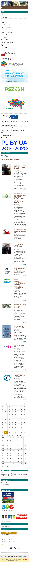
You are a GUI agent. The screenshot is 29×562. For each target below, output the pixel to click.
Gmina (2, 14)
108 (14, 437)
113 (7, 440)
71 (18, 424)
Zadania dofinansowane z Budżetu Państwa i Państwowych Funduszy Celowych (14, 122)
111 (25, 437)
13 (12, 406)
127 (7, 445)
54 (15, 419)
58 (2, 422)
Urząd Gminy (4, 22)
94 (15, 432)
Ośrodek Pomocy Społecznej (7, 24)
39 (18, 414)
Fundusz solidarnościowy (7, 137)
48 (21, 417)
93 (12, 432)
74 (2, 427)
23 (18, 409)
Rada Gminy (4, 17)
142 (10, 450)
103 (20, 435)
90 (2, 432)
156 (10, 456)
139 (25, 448)
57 (24, 419)
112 (3, 440)
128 (10, 445)
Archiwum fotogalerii (6, 521)
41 (24, 414)
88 (21, 430)
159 (21, 456)
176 (7, 463)
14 (15, 406)
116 (18, 440)
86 (15, 430)
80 (21, 427)
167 (25, 458)
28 (9, 411)
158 (18, 456)
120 (7, 443)
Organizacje (4, 45)
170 (10, 461)
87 (18, 430)
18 (2, 409)
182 (3, 466)
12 (9, 406)
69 (12, 424)
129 (14, 445)
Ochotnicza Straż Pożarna (7, 42)
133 (3, 448)
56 (21, 419)
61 (12, 422)
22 (15, 409)
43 (6, 417)
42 (2, 417)
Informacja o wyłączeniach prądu (8, 125)
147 (3, 453)
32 (21, 411)
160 (25, 456)
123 (18, 443)
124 (21, 443)
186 (18, 466)
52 (9, 419)
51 (6, 419)
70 (15, 424)
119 (3, 443)
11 (6, 406)
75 (6, 427)
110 (21, 437)
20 (9, 409)
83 (6, 430)
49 (24, 417)
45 (12, 417)
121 (10, 443)
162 (7, 458)
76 (9, 427)
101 (13, 435)
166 (21, 458)
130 (18, 445)
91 (6, 432)
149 (10, 453)
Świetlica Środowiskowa (6, 32)
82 (2, 430)
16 (21, 406)
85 (12, 430)
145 (21, 450)
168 (3, 461)
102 (17, 435)
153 (25, 453)
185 (14, 466)
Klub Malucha (4, 34)
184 (10, 466)
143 (14, 450)
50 (2, 419)
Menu (3, 8)
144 (18, 450)
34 (2, 414)
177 (10, 463)
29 (12, 411)
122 (14, 443)
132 (25, 445)
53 (12, 419)
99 (6, 435)
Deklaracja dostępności (6, 135)
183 (7, 466)
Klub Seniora (4, 37)
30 (15, 411)
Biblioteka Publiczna (6, 40)
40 (21, 414)
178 (14, 463)
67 (6, 424)
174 (25, 461)
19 (6, 409)
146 (25, 450)
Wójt (2, 19)
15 (18, 406)
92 (9, 432)
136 (14, 448)
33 (24, 411)
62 (15, 422)
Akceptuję (25, 559)
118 (25, 440)
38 (15, 414)
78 (15, 427)
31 (18, 411)
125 (25, 443)
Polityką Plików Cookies (13, 560)
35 (6, 414)
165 (18, 458)
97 (24, 432)
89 (24, 430)
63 (18, 422)
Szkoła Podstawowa (5, 27)
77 (12, 427)
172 (18, 461)
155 (7, 456)
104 (24, 435)
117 (21, 440)
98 (2, 435)
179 (18, 463)
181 (25, 463)
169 (7, 461)
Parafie (3, 50)
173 (21, 461)
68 (9, 424)
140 (3, 450)
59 (6, 422)
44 (9, 417)
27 (6, 411)
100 (9, 435)
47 (18, 417)
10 (2, 406)
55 (18, 419)
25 (24, 409)
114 (10, 440)
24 (21, 409)
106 (7, 437)
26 (2, 411)
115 (14, 440)
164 (14, 458)
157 (14, 456)
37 (12, 414)
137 (18, 448)
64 (21, 422)
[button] (27, 17)
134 (7, 448)
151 (18, 453)
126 (3, 445)
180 (21, 463)
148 (7, 453)
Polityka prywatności (6, 132)
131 (21, 445)
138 (21, 448)
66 (2, 424)
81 (24, 427)
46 (15, 417)
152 (21, 453)
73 (24, 424)
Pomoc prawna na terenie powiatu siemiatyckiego (12, 130)
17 (24, 406)
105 (3, 437)
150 (14, 453)
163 (10, 458)
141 (7, 450)
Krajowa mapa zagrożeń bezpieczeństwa (10, 127)
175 (3, 463)
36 (9, 414)
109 (18, 437)
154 (3, 456)
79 (18, 427)
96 (21, 432)
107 (10, 437)
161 (3, 458)
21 (12, 409)
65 (24, 422)
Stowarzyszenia (4, 47)
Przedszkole (4, 29)
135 (10, 448)
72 (21, 424)
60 (9, 422)
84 (9, 430)
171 (14, 461)
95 (18, 432)
